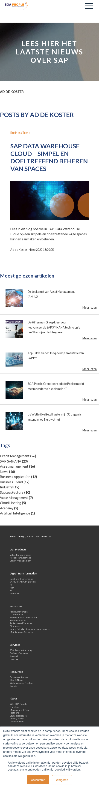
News (7, 472)
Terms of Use (16, 721)
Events (13, 685)
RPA (12, 587)
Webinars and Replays (21, 682)
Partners (14, 712)
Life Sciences (16, 614)
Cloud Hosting (13, 503)
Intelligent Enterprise (21, 578)
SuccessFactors (15, 492)
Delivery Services (19, 653)
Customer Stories (19, 677)
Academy (9, 508)
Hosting (14, 659)
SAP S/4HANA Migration (23, 581)
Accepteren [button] (38, 780)
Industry (9, 487)
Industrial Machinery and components (30, 629)
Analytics (14, 593)
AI (11, 584)
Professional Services (21, 623)
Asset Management (20, 557)
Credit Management (18, 456)
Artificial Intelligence (17, 513)
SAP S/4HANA (14, 461)
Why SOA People (18, 703)
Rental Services (18, 620)
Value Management (16, 498)
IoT (11, 590)
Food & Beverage (19, 611)
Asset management (17, 466)
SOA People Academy (21, 650)
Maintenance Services (21, 632)
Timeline (14, 706)
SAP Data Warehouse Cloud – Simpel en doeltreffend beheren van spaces (49, 157)
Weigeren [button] (62, 780)
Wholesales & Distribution (24, 617)
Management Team (20, 709)
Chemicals (15, 626)
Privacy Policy (16, 718)
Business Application (18, 477)
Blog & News (16, 679)
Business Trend (14, 482)
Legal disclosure (18, 715)
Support (14, 656)
